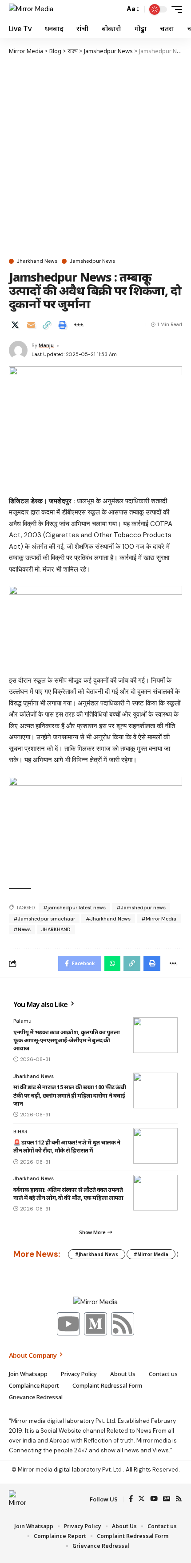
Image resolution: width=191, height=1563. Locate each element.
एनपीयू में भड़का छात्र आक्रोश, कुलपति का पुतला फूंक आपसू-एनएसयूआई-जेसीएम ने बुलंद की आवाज (66, 1040)
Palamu (22, 1021)
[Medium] (95, 1323)
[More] (78, 325)
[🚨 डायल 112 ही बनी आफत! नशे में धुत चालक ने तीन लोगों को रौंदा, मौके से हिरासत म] (155, 1146)
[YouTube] (154, 1499)
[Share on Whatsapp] (112, 963)
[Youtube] (68, 1323)
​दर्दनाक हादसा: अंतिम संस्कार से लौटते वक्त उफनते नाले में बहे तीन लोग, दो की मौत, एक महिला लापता (68, 1194)
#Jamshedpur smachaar (44, 919)
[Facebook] (131, 1499)
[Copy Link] (46, 325)
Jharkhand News (37, 261)
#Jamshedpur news (141, 907)
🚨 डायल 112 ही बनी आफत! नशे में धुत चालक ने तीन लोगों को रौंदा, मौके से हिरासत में (66, 1146)
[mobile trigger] (174, 9)
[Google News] (166, 1499)
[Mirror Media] (31, 9)
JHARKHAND (56, 929)
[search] (115, 9)
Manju (46, 345)
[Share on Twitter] (15, 325)
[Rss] (122, 1323)
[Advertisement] (95, 156)
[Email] (31, 325)
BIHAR (20, 1131)
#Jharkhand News (108, 919)
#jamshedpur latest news (74, 907)
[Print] (62, 325)
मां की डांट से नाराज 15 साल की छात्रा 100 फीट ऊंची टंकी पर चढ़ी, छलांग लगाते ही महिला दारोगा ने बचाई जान (69, 1095)
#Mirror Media (158, 919)
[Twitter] (141, 1499)
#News (22, 929)
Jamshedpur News (92, 261)
